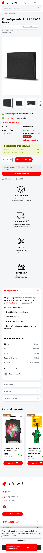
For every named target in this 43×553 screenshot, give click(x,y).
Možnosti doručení (30, 140)
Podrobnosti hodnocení (30, 27)
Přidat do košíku (21, 160)
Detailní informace (9, 122)
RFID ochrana (10, 118)
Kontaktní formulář (13, 514)
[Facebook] (4, 506)
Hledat (38, 8)
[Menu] (40, 2)
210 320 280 (10, 501)
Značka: (6, 32)
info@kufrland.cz (12, 497)
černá (36, 353)
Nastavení (21, 540)
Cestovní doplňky (15, 374)
